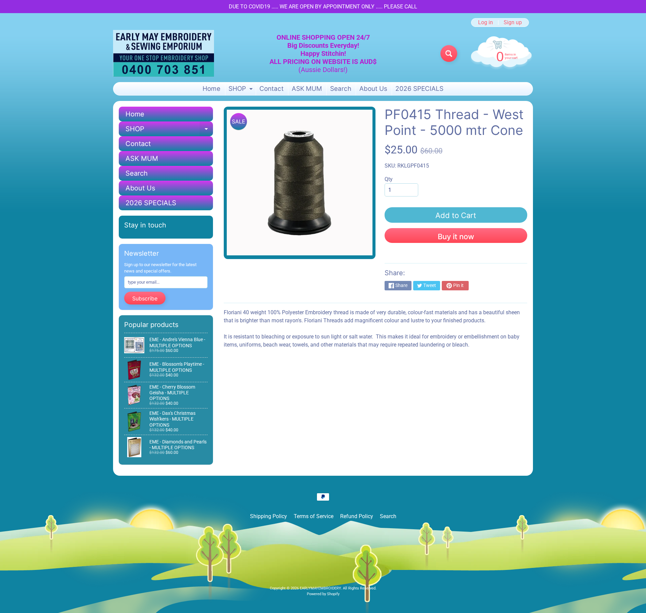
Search (340, 89)
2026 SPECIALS (419, 89)
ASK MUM (307, 89)
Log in (485, 22)
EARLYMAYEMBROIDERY (320, 588)
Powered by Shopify (323, 594)
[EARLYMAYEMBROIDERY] (163, 53)
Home (211, 89)
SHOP (241, 90)
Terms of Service (313, 516)
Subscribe (144, 298)
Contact (271, 89)
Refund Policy (356, 516)
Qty (389, 179)
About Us (373, 89)
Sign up (513, 22)
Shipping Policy (268, 516)
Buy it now (456, 236)
